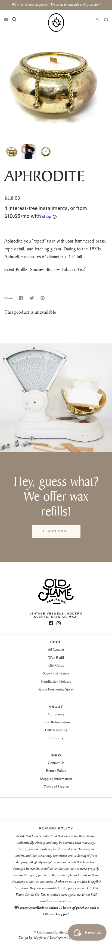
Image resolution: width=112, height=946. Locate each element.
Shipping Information (56, 778)
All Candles (56, 649)
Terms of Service (56, 786)
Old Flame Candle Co (53, 932)
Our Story (56, 738)
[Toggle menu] (6, 19)
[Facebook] (51, 623)
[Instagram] (59, 623)
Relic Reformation (56, 722)
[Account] (94, 19)
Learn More (56, 531)
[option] (56, 85)
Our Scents (56, 714)
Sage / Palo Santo (56, 673)
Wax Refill (56, 657)
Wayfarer (39, 937)
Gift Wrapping (56, 730)
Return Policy (56, 770)
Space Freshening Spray (56, 689)
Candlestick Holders (56, 681)
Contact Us (56, 762)
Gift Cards (56, 665)
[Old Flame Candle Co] (56, 22)
